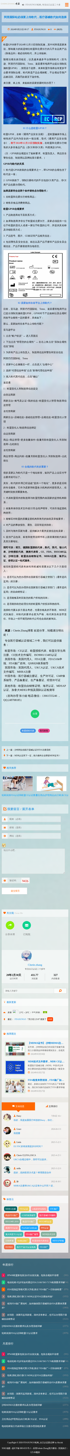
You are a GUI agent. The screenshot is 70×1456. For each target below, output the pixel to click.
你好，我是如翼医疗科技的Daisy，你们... (34, 1120)
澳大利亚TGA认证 (13, 1234)
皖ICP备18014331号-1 (21, 1448)
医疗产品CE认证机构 (26, 1247)
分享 (35, 714)
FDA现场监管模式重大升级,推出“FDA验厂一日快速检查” (35, 1289)
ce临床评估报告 (39, 1209)
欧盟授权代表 (28, 731)
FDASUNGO (40, 29)
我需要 (17, 1133)
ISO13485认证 (45, 1221)
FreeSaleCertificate (29, 1228)
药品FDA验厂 (11, 1215)
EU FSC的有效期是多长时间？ (28, 1146)
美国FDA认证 (11, 1228)
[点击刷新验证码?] (25, 881)
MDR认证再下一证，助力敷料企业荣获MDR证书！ (37, 755)
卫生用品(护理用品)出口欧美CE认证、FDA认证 (25, 1419)
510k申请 (9, 1241)
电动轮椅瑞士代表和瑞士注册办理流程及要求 (24, 1426)
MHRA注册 (10, 1209)
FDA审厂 (44, 1247)
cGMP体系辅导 (28, 1215)
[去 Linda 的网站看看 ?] (7, 1146)
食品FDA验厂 (28, 1221)
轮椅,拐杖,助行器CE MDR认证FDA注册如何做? (30, 1296)
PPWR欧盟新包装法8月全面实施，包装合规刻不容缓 (33, 1275)
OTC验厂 (54, 1209)
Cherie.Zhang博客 (23, 630)
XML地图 (6, 1448)
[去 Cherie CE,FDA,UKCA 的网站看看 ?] (7, 1159)
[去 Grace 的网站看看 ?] (7, 1133)
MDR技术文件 (48, 1234)
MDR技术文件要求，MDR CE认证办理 (48, 1061)
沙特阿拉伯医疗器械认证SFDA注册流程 (32, 750)
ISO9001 (9, 1247)
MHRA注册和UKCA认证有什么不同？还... (34, 1185)
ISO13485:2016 (12, 1221)
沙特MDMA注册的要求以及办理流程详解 (22, 1326)
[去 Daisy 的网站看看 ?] (7, 1120)
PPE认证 (45, 1228)
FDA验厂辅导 (32, 1234)
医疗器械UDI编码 (47, 1215)
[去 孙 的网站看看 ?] (7, 1186)
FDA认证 (24, 1209)
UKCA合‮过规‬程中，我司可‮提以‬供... (31, 1159)
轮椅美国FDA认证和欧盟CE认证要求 (20, 1333)
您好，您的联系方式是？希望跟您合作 (32, 1172)
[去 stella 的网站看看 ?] (7, 1172)
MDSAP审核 (58, 1241)
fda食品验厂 (23, 1241)
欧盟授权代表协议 (40, 1241)
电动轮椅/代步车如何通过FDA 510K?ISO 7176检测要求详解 (36, 1282)
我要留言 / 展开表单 (20, 809)
